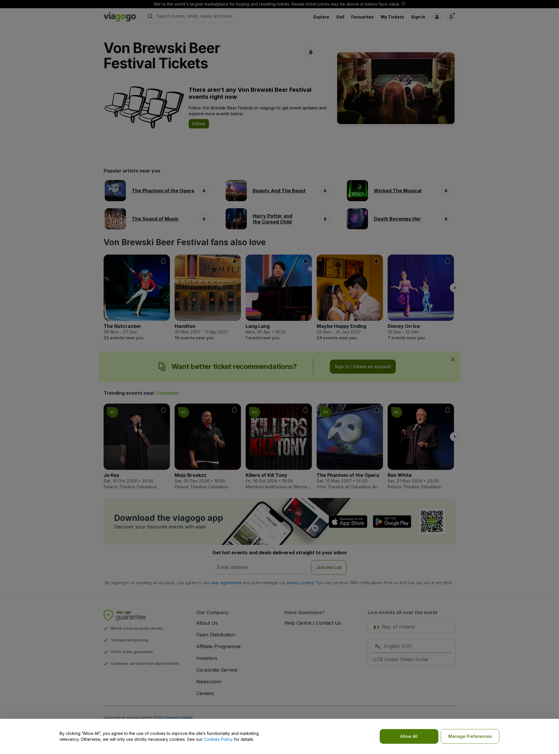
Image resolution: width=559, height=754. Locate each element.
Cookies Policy (218, 739)
